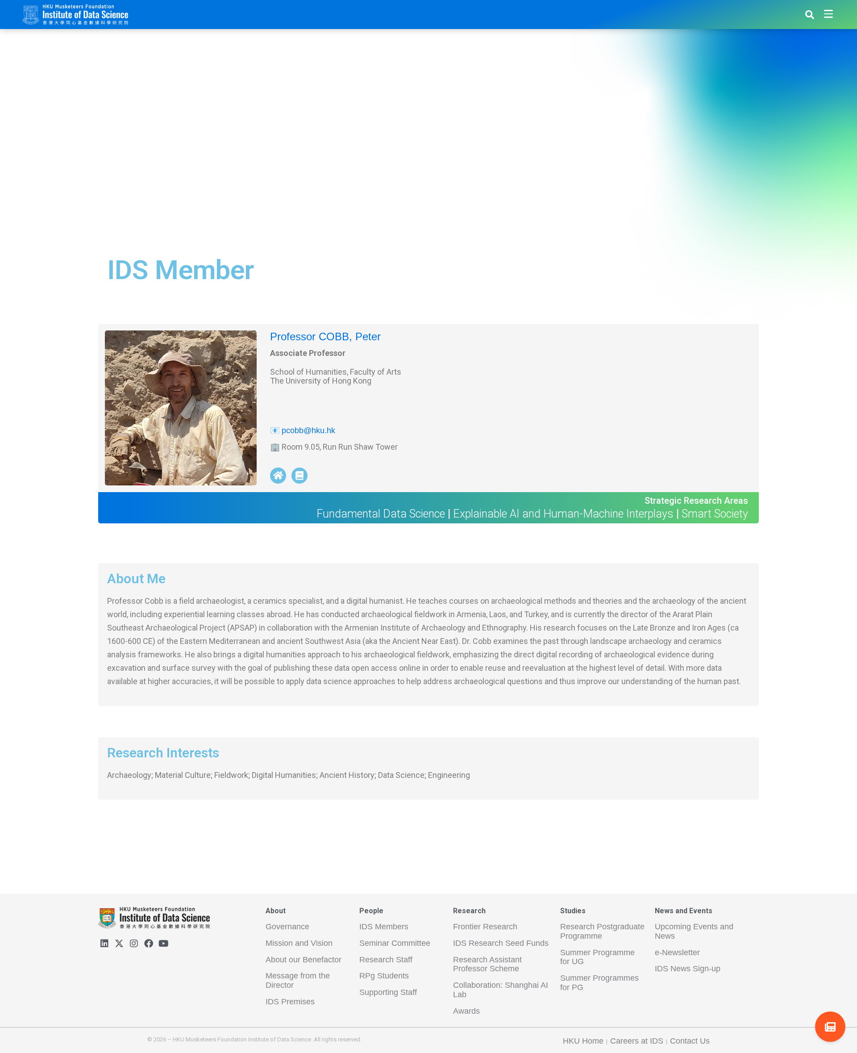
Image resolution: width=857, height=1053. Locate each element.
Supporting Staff (388, 992)
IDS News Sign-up (687, 968)
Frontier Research (485, 926)
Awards (466, 1011)
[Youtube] (163, 943)
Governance (287, 926)
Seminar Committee (394, 943)
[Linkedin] (104, 943)
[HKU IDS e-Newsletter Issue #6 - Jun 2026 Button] (830, 1026)
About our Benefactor (303, 959)
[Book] (299, 476)
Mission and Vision (299, 943)
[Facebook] (148, 943)
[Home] (278, 476)
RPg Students (384, 975)
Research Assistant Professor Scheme (487, 964)
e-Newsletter (677, 952)
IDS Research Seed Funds (501, 943)
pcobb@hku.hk (308, 430)
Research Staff (385, 959)
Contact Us (690, 1040)
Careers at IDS (636, 1040)
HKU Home (583, 1040)
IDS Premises (290, 1001)
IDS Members (383, 926)
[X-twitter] (119, 943)
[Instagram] (134, 943)
